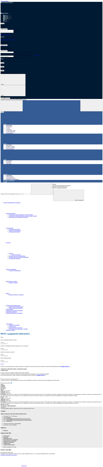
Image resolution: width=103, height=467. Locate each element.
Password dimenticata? (6, 34)
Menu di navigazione (79, 200)
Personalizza (3, 369)
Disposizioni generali (11, 213)
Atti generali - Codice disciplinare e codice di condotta (21, 214)
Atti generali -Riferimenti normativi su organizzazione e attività (23, 216)
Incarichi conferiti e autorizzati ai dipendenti (18, 257)
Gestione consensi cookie (9, 444)
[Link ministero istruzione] (7, 2)
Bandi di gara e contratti (11, 281)
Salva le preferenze (11, 405)
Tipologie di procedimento (15, 270)
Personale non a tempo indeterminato (17, 256)
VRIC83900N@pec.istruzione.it (19, 420)
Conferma (7, 98)
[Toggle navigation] (12, 105)
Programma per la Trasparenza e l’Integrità (18, 329)
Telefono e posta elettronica (15, 230)
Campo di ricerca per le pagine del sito (9, 194)
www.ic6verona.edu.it (6, 383)
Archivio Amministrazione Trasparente (61, 185)
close (2, 112)
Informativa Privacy (7, 438)
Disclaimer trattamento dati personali (9, 455)
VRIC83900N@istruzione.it (18, 418)
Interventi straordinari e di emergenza (14, 313)
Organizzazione (9, 228)
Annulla (2, 98)
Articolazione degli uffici (14, 229)
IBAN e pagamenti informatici (15, 308)
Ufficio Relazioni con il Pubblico (10, 439)
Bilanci (8, 293)
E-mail (15, 52)
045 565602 (8, 417)
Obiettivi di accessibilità (14, 325)
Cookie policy (6, 435)
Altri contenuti (9, 323)
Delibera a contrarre (13, 282)
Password (16, 32)
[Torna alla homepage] (51, 99)
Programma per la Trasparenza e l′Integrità (18, 217)
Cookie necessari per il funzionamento (9, 379)
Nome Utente (17, 30)
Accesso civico (12, 326)
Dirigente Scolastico (16, 254)
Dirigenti (11, 253)
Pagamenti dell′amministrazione (60, 186)
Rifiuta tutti (12, 369)
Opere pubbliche (10, 309)
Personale (8, 242)
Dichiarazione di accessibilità (9, 440)
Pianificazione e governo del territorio (14, 310)
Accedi (2, 23)
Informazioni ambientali (11, 311)
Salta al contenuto (4, 1)
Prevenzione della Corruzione (15, 327)
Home (54, 184)
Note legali (5, 437)
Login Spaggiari (36, 55)
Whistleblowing (6, 443)
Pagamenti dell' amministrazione (16, 306)
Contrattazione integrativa (14, 258)
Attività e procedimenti (11, 269)
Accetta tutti (22, 369)
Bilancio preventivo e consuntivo (16, 294)
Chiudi (2, 62)
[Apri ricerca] (91, 105)
